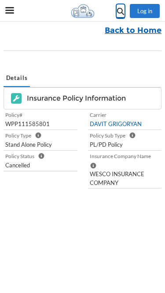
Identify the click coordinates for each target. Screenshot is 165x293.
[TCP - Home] (82, 11)
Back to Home (133, 30)
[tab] (17, 78)
